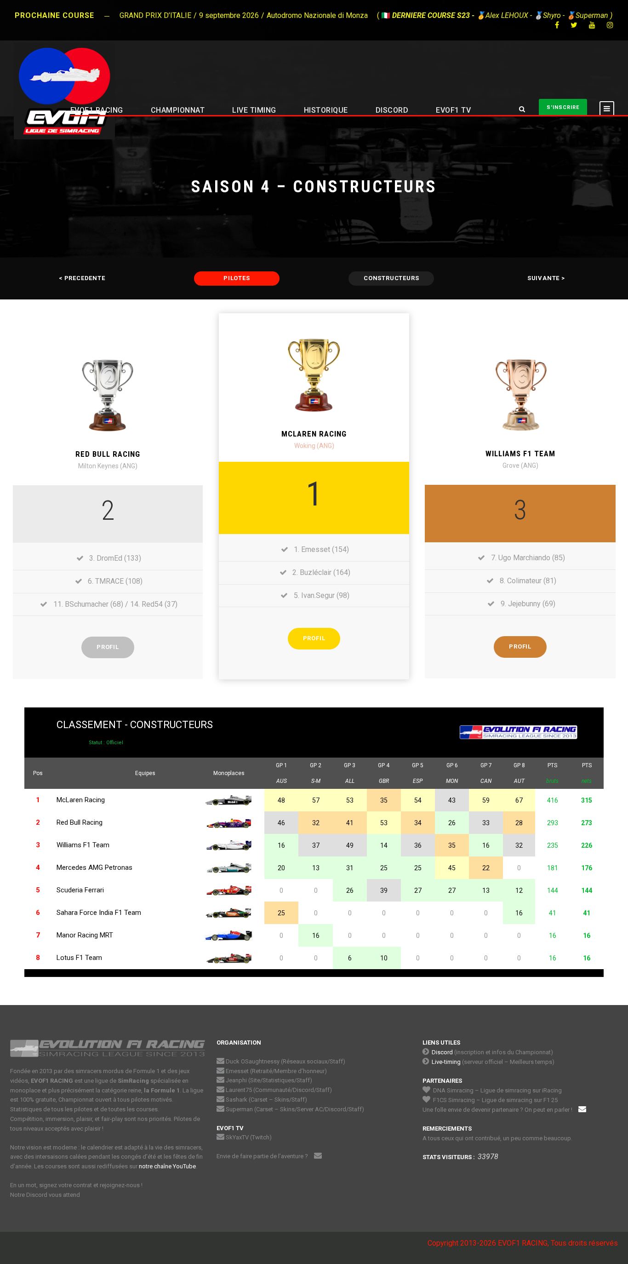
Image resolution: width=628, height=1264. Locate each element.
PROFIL (520, 646)
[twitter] (574, 25)
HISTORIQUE (326, 110)
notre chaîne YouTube (167, 1166)
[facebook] (557, 25)
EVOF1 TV (453, 110)
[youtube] (592, 25)
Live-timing (446, 1061)
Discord (442, 1052)
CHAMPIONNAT (178, 110)
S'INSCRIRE (563, 107)
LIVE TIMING (254, 110)
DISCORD (392, 110)
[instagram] (610, 25)
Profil (108, 646)
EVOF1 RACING (96, 110)
